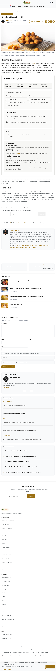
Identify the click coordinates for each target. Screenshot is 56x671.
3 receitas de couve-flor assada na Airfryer (14, 405)
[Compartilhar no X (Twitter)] (51, 21)
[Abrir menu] (3, 2)
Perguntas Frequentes (7, 634)
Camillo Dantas (9, 20)
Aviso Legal (4, 539)
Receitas (4, 604)
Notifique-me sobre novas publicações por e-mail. (15, 362)
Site (30, 247)
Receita (47, 245)
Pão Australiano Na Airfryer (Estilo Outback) (17, 450)
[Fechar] (54, 6)
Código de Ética (5, 655)
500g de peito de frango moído (15, 96)
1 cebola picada (12, 99)
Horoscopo (4, 626)
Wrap (36, 245)
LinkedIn (34, 247)
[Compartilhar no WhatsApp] (46, 21)
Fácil (3, 611)
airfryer (33, 63)
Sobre (3, 543)
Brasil (18, 153)
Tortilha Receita (5, 585)
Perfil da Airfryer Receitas (8, 551)
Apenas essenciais (39, 666)
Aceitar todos (50, 666)
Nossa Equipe (5, 535)
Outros (3, 608)
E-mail (29, 339)
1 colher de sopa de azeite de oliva (16, 102)
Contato (3, 569)
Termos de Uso (5, 558)
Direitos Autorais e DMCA (8, 547)
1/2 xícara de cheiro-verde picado (39, 102)
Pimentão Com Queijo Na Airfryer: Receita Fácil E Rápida (20, 456)
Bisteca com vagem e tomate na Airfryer (21, 281)
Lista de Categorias (6, 615)
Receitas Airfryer (41, 245)
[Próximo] (31, 391)
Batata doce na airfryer (16, 304)
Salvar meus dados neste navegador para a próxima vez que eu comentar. (22, 353)
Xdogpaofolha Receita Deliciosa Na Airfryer (17, 461)
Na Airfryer (32, 245)
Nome (3, 339)
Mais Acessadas (6, 435)
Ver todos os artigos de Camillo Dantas (18, 247)
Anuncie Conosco (6, 524)
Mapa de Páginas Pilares (8, 619)
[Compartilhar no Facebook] (49, 21)
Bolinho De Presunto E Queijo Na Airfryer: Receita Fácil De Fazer (23, 472)
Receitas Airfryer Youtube (8, 623)
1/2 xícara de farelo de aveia (38, 99)
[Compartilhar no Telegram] (53, 21)
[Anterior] (24, 391)
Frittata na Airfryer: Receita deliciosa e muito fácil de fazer (25, 288)
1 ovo (32, 96)
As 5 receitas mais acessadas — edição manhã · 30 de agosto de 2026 (22, 439)
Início (2, 11)
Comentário (4, 323)
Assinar (42, 214)
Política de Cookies (6, 554)
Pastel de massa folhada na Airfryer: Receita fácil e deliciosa (26, 296)
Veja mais (7, 387)
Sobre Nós (4, 532)
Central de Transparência (8, 520)
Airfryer (17, 11)
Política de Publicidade (7, 528)
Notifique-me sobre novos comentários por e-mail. (15, 357)
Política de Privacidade (6, 649)
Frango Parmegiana (10, 11)
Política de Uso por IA (29, 649)
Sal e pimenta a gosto (13, 105)
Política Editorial (5, 566)
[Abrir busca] (53, 2)
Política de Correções (7, 562)
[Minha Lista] (50, 2)
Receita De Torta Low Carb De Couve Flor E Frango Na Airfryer (22, 467)
